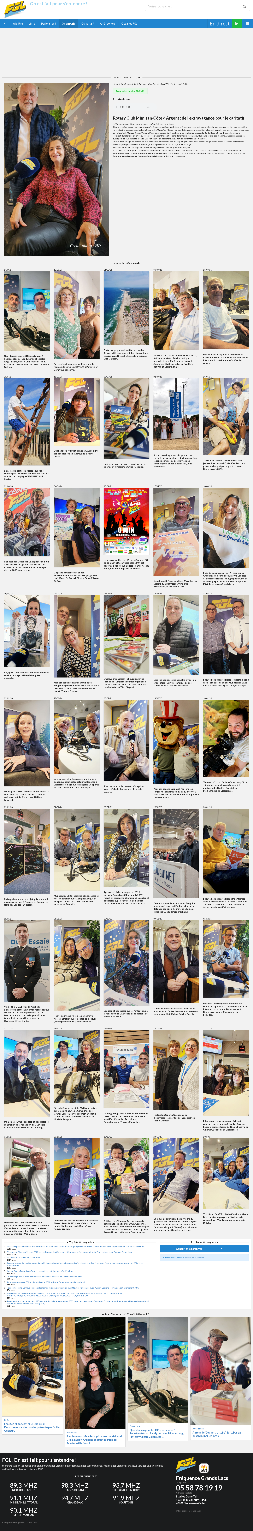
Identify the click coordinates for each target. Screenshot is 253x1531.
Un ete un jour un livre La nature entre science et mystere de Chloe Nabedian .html (44, 1276)
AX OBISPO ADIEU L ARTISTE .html (23, 1257)
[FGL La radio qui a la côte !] (16, 17)
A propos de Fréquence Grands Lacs (19, 1522)
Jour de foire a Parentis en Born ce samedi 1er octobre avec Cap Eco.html (40, 1271)
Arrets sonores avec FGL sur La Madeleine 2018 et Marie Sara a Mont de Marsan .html (46, 1282)
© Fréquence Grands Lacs (188, 1510)
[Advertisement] (126, 52)
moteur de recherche (194, 1257)
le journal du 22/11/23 (130, 91)
